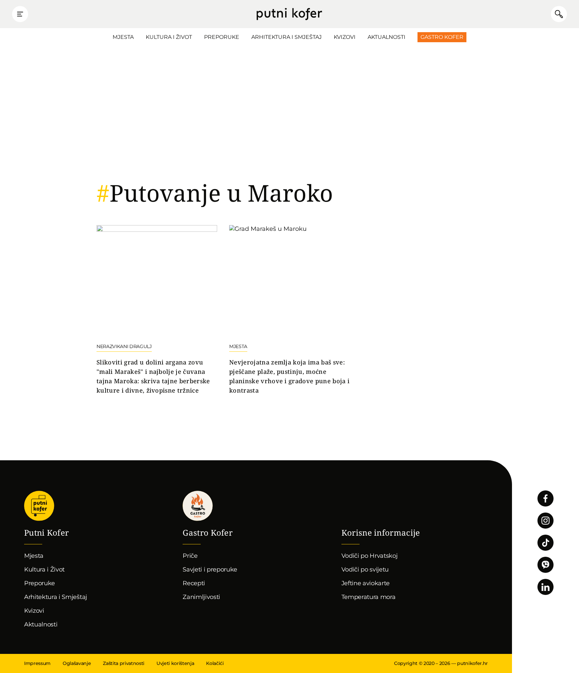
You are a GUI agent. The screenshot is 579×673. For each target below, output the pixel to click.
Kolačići (214, 663)
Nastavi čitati (156, 310)
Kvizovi (345, 37)
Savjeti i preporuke (210, 569)
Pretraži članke (559, 14)
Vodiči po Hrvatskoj (369, 555)
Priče (190, 555)
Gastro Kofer (442, 37)
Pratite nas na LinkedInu (545, 587)
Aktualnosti (386, 37)
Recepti (194, 583)
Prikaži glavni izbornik (20, 14)
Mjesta (123, 37)
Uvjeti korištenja (175, 663)
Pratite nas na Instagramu (545, 521)
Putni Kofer (289, 14)
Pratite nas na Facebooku (545, 498)
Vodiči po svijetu (365, 569)
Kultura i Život (169, 37)
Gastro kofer (198, 506)
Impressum (37, 663)
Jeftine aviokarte (365, 583)
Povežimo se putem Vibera (545, 565)
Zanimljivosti (201, 597)
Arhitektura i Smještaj (286, 37)
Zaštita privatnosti (123, 663)
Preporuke (221, 37)
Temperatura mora (368, 597)
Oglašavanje (77, 663)
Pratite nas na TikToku (545, 543)
